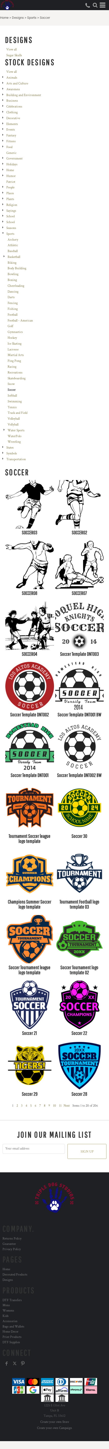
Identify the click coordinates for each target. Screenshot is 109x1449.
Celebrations (14, 106)
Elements (12, 124)
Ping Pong (14, 361)
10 (54, 1106)
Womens (8, 1311)
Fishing (13, 309)
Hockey (12, 338)
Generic (11, 153)
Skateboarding (17, 378)
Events (10, 130)
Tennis (12, 407)
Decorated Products (15, 1275)
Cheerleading (16, 286)
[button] (95, 5)
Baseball (13, 251)
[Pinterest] (22, 1363)
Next (67, 1106)
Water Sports (16, 430)
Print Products (12, 1337)
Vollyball (13, 424)
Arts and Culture (17, 83)
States (10, 448)
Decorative (13, 118)
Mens (6, 1305)
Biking (12, 263)
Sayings (11, 211)
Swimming (15, 401)
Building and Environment (23, 95)
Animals (11, 78)
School (10, 216)
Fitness (11, 141)
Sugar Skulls (14, 55)
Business (12, 101)
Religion (11, 205)
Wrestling (14, 442)
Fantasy (11, 135)
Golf (10, 326)
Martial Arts (16, 355)
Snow (11, 384)
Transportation (16, 459)
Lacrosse (13, 349)
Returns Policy (12, 1238)
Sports (32, 18)
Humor (11, 176)
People (10, 187)
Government (14, 158)
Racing (12, 367)
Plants (10, 199)
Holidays (11, 164)
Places (10, 193)
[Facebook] (6, 1363)
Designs (18, 18)
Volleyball (14, 419)
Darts (11, 297)
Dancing (13, 292)
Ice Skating (15, 344)
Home (4, 18)
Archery (13, 240)
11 (60, 1106)
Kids (6, 1316)
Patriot (10, 182)
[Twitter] (14, 1363)
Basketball (14, 257)
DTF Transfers (12, 1300)
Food (9, 147)
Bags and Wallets (13, 1326)
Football (12, 315)
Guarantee (9, 1244)
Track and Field (17, 413)
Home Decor (11, 1332)
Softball (12, 396)
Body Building (17, 268)
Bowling (13, 274)
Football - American (20, 321)
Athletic (13, 245)
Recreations (15, 372)
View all (11, 49)
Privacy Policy (12, 1249)
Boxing (12, 280)
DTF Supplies (11, 1342)
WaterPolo (14, 436)
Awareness (13, 89)
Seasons (11, 228)
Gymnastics (15, 332)
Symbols (11, 453)
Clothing (12, 112)
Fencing (13, 303)
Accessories (10, 1321)
